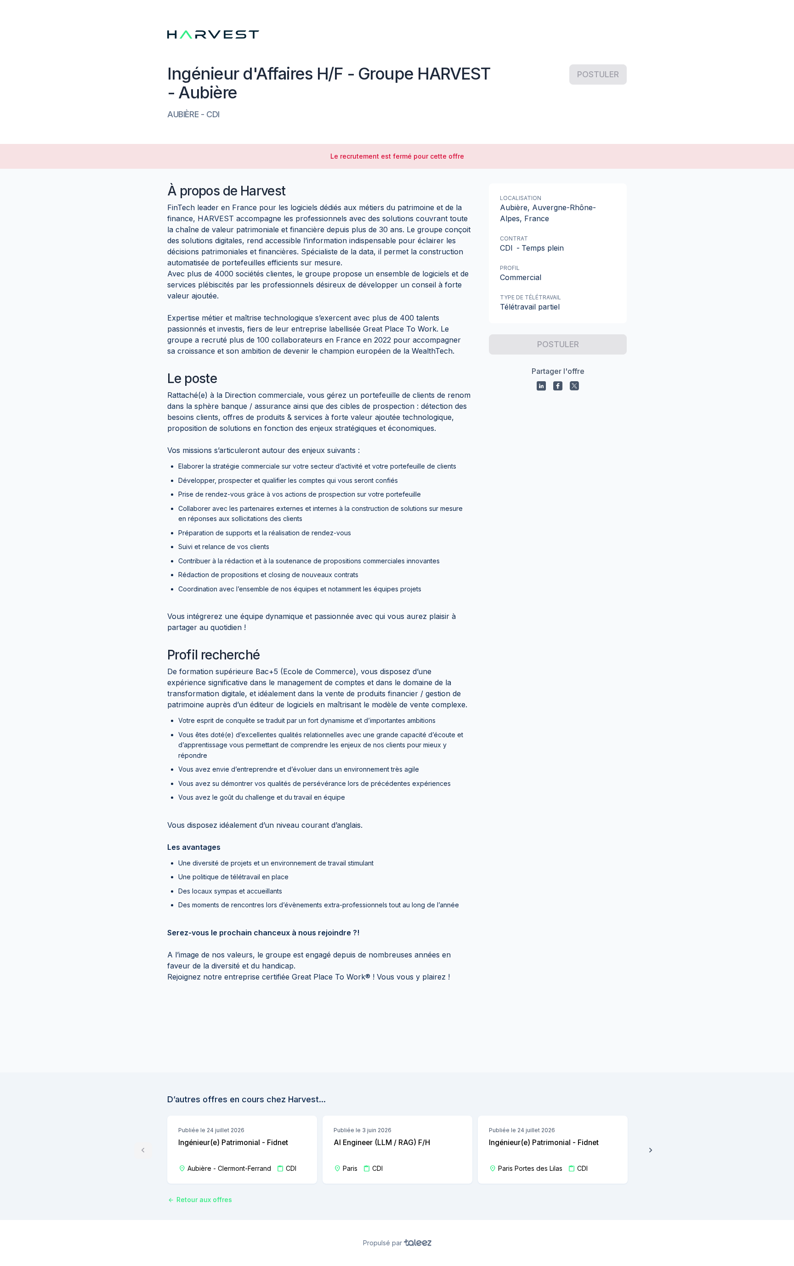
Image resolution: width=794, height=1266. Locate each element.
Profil (510, 267)
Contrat (514, 238)
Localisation (520, 198)
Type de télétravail (530, 297)
